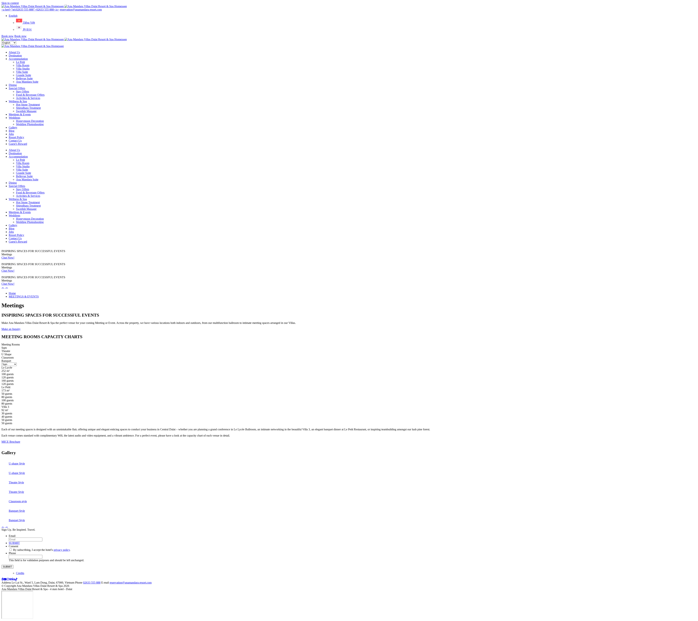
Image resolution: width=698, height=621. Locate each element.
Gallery (13, 127)
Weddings (14, 117)
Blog (11, 130)
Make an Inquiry (11, 329)
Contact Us (15, 140)
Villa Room (22, 65)
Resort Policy (16, 137)
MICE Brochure (10, 441)
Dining (13, 85)
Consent (14, 546)
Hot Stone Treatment (28, 104)
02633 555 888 (92, 582)
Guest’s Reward (18, 143)
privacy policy (62, 549)
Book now (7, 36)
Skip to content (10, 3)
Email (13, 535)
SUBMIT (14, 542)
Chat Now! (7, 257)
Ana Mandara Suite (27, 81)
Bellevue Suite (24, 78)
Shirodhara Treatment (28, 107)
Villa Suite (22, 71)
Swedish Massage (26, 111)
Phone (12, 553)
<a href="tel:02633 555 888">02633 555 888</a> (30, 9)
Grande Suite (23, 75)
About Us (14, 52)
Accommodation (18, 58)
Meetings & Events (20, 114)
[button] (13, 15)
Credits (20, 573)
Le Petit (20, 62)
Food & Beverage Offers (30, 94)
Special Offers (17, 88)
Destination (15, 55)
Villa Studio (23, 68)
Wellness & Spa (18, 101)
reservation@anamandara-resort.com (81, 9)
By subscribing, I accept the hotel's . (42, 549)
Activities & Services (28, 98)
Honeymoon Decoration (30, 120)
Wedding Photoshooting (30, 124)
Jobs (11, 134)
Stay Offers (22, 91)
